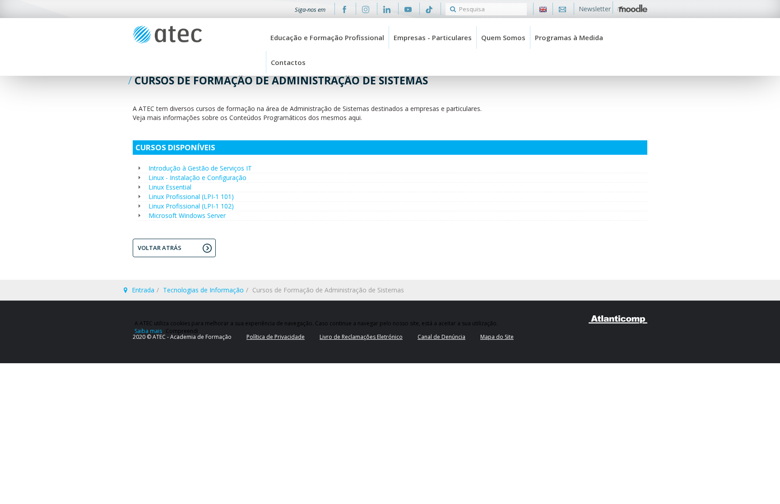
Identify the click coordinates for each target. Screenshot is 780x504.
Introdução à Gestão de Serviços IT (200, 168)
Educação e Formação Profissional (327, 37)
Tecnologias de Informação (203, 290)
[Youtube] (408, 9)
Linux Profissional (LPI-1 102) (191, 206)
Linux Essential (170, 187)
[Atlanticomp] (618, 319)
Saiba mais (148, 331)
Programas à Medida (569, 37)
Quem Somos (503, 37)
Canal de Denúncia (441, 337)
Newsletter (595, 9)
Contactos (288, 62)
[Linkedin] (386, 9)
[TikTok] (429, 9)
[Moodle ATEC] (632, 7)
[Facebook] (344, 9)
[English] (543, 9)
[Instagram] (365, 9)
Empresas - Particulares (433, 37)
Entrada (143, 290)
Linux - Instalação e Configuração (197, 177)
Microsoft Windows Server (187, 215)
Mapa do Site (497, 337)
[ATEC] (167, 35)
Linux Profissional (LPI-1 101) (191, 196)
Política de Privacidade (275, 337)
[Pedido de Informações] (562, 9)
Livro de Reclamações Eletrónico (361, 337)
